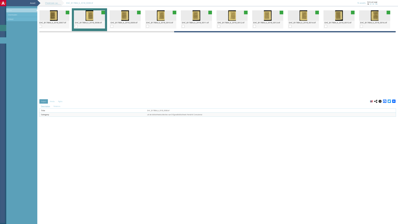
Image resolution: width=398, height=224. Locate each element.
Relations (56, 106)
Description (45, 106)
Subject (43, 101)
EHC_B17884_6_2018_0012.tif (231, 22)
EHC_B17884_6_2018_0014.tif (302, 22)
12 (368, 4)
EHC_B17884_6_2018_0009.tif (124, 22)
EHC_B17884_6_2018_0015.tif (338, 22)
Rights (60, 101)
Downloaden (12, 15)
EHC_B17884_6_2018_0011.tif (195, 22)
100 (376, 4)
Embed (10, 19)
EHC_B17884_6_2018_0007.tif (52, 22)
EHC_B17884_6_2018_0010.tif (159, 22)
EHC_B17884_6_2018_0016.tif (373, 22)
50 (373, 4)
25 (370, 4)
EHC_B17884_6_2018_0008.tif (88, 22)
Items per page (372, 2)
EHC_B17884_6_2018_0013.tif (266, 22)
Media (52, 101)
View (10, 10)
